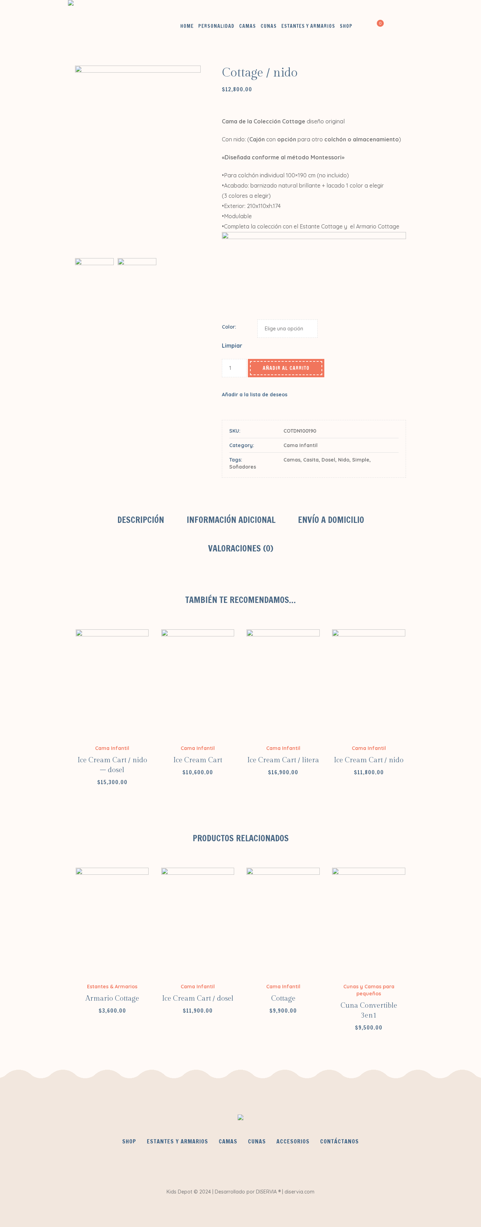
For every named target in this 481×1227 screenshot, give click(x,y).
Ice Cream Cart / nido (369, 760)
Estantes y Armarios (177, 1141)
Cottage (283, 998)
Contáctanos (339, 1141)
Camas (291, 460)
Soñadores (242, 467)
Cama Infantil (300, 445)
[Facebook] (219, 1165)
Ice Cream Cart (197, 760)
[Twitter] (240, 1165)
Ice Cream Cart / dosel (197, 998)
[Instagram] (260, 1165)
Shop (129, 1141)
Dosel (328, 460)
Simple (360, 460)
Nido (343, 460)
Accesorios (293, 1141)
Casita (311, 460)
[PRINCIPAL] (138, 159)
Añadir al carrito (286, 368)
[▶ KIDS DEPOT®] (240, 1119)
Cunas (257, 1141)
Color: (229, 327)
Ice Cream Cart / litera (283, 760)
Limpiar (232, 345)
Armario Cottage (112, 998)
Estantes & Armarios (112, 986)
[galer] (137, 286)
